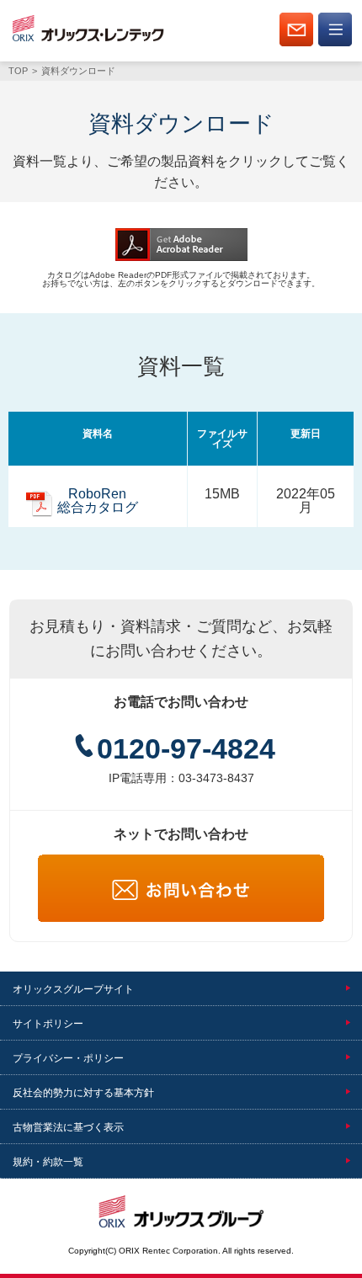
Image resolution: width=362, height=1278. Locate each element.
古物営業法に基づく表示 (68, 1127)
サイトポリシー (48, 1024)
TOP (18, 71)
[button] (335, 43)
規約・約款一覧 (48, 1162)
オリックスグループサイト (73, 989)
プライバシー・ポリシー (68, 1058)
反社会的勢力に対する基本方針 (83, 1093)
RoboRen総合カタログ (97, 500)
